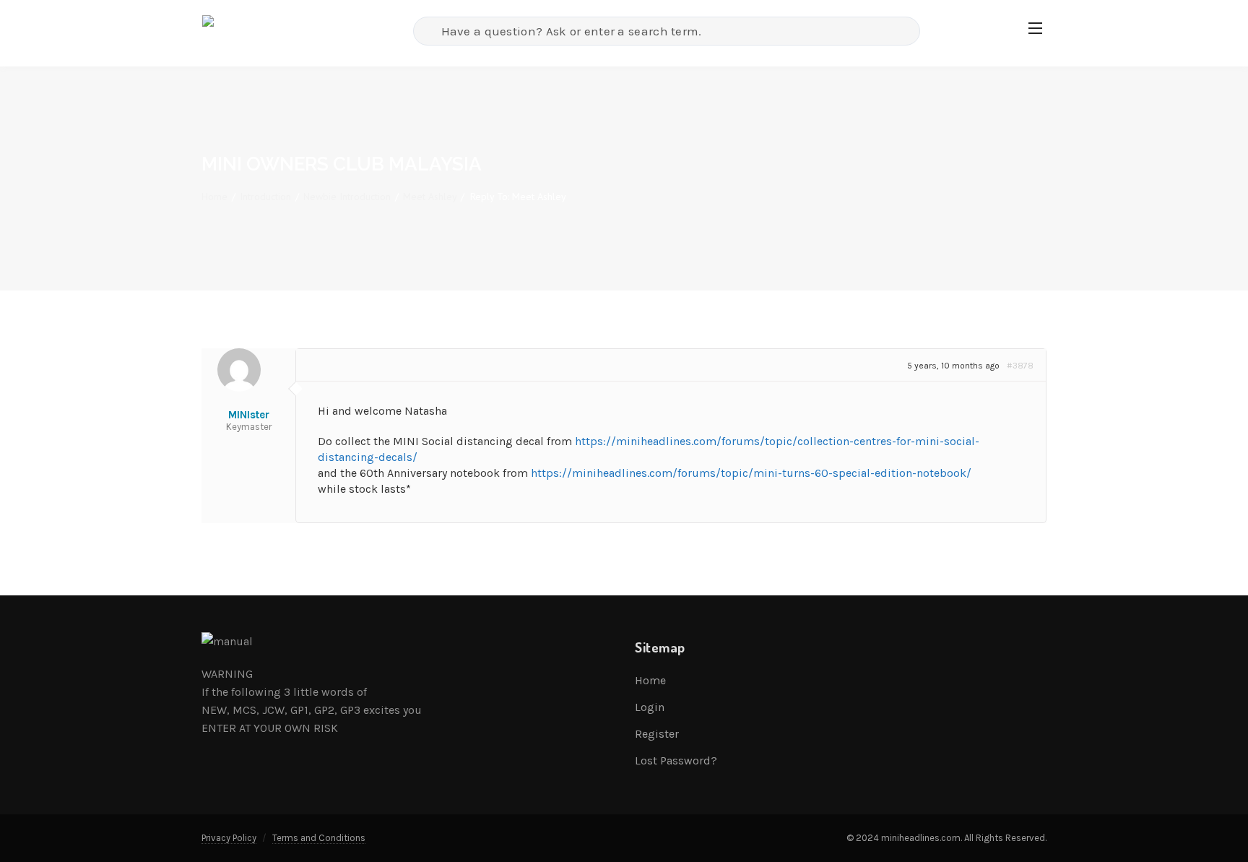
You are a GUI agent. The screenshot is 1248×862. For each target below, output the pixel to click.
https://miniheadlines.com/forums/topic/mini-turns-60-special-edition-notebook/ (751, 473)
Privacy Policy (229, 837)
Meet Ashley (429, 196)
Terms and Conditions (318, 837)
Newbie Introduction (347, 196)
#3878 (1020, 366)
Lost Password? (676, 760)
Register (657, 734)
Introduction (265, 196)
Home (215, 196)
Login (649, 707)
